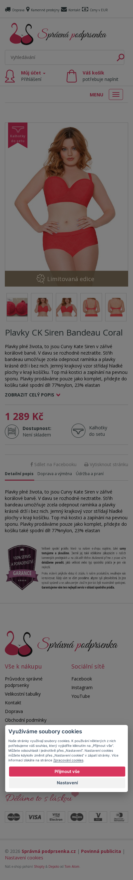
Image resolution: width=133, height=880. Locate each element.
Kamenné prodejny (45, 10)
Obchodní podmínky (25, 720)
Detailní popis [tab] (19, 473)
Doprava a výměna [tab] (54, 473)
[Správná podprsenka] (61, 643)
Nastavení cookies (24, 858)
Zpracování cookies (68, 760)
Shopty (39, 866)
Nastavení (67, 782)
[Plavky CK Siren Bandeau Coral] (66, 204)
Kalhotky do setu (98, 431)
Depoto (53, 866)
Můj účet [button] (31, 76)
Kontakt (74, 10)
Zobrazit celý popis (29, 395)
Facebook (81, 679)
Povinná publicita (101, 851)
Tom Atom (72, 866)
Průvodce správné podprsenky (24, 682)
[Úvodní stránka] (58, 34)
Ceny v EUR (99, 10)
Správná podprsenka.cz (49, 851)
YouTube (80, 696)
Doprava (18, 10)
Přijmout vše (67, 771)
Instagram (82, 687)
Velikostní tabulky (23, 694)
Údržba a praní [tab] (90, 473)
